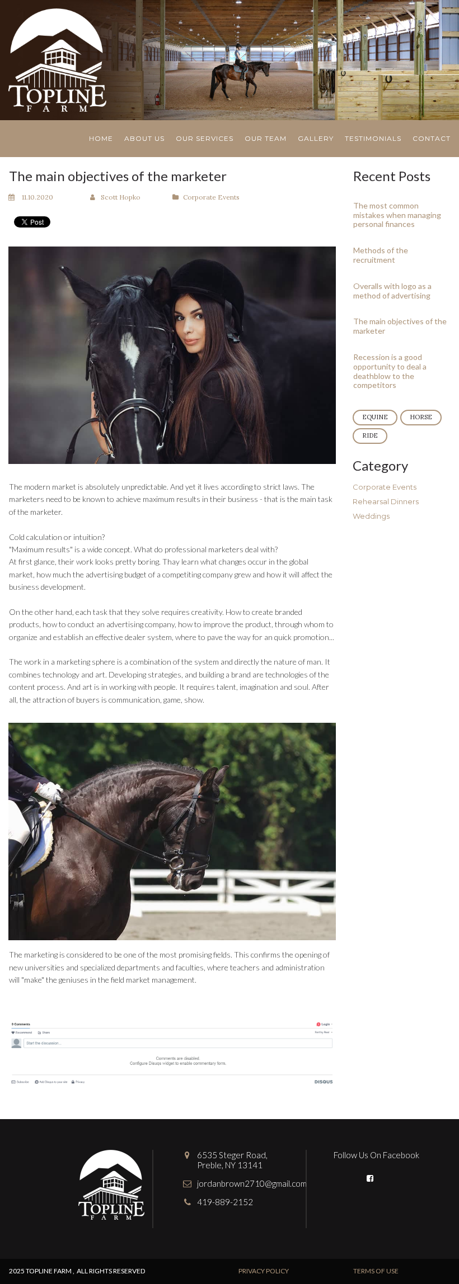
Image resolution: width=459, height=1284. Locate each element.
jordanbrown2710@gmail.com (252, 1183)
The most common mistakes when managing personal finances (397, 215)
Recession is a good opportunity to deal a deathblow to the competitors (390, 371)
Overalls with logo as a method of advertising (392, 290)
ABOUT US (144, 138)
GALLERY (316, 138)
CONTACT (432, 138)
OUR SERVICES (204, 138)
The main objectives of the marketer (400, 325)
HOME (101, 138)
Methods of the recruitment (380, 254)
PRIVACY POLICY (263, 1271)
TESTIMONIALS (373, 138)
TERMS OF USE (376, 1271)
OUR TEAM (266, 138)
